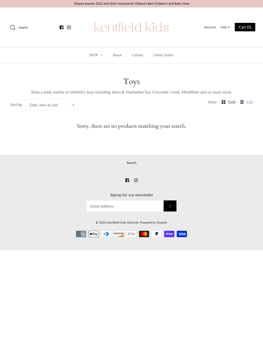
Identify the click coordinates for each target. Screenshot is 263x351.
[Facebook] (61, 27)
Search (131, 163)
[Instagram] (69, 27)
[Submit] (170, 205)
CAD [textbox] (225, 25)
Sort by (16, 104)
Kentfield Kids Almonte (122, 222)
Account (210, 27)
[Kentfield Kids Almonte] (131, 15)
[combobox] (225, 25)
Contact (137, 55)
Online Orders (163, 55)
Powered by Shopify (153, 222)
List (250, 102)
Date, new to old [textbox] (44, 105)
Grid (232, 102)
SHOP (95, 55)
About (117, 55)
